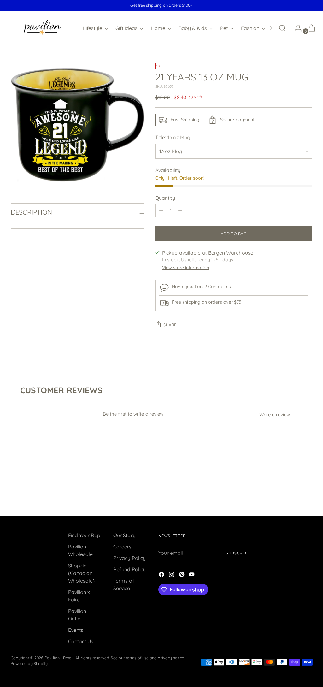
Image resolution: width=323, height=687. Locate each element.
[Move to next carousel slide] (307, 494)
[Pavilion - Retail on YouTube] (192, 575)
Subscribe (237, 553)
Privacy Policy (129, 558)
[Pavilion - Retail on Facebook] (162, 575)
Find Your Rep (84, 535)
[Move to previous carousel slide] (292, 494)
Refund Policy (129, 569)
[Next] (271, 28)
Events (75, 630)
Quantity (165, 198)
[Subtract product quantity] (161, 210)
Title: (172, 137)
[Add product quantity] (180, 210)
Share (170, 325)
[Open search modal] (282, 28)
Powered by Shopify (29, 663)
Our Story (124, 535)
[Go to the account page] (295, 28)
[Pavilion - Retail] (42, 28)
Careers (122, 546)
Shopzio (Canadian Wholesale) (81, 573)
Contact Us (81, 641)
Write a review (274, 415)
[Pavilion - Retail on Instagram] (172, 575)
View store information (185, 267)
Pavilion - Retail (59, 657)
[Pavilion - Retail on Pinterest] (182, 575)
